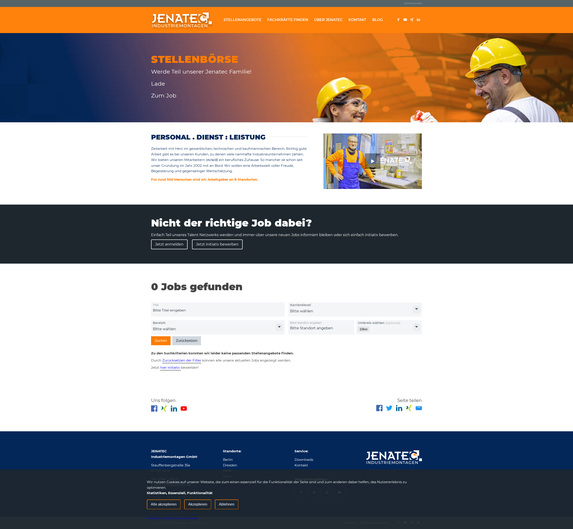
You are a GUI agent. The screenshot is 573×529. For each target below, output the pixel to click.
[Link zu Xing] (411, 19)
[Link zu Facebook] (398, 19)
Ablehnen (226, 504)
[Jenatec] (182, 20)
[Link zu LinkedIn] (418, 19)
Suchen (161, 341)
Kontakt (301, 465)
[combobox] (189, 310)
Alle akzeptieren (164, 504)
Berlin (228, 459)
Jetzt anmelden (169, 244)
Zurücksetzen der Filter (181, 360)
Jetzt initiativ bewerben (217, 244)
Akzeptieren (197, 504)
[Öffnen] (416, 309)
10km (364, 329)
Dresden (230, 465)
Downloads (413, 3)
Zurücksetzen (186, 341)
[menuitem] (412, 3)
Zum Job (163, 95)
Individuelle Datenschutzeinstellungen (172, 518)
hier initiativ (170, 367)
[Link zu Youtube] (405, 19)
